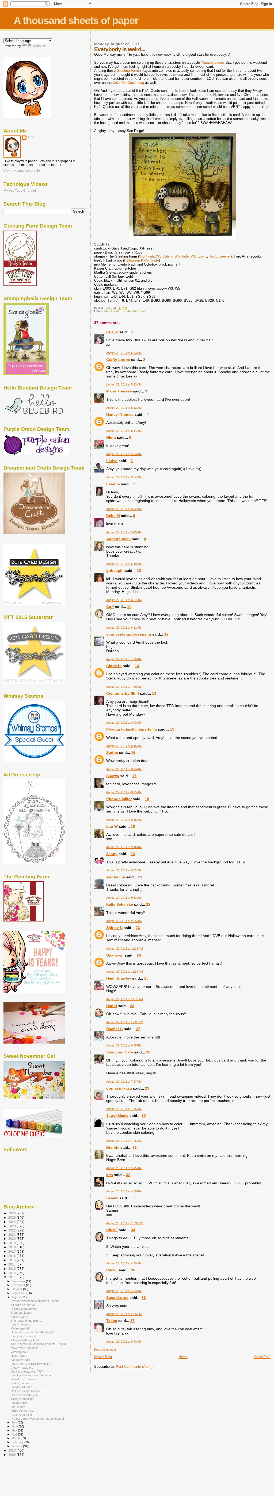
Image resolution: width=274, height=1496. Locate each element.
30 (144, 1115)
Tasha (111, 1321)
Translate (39, 46)
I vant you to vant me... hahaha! (31, 1375)
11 (129, 607)
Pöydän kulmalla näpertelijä (131, 729)
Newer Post (103, 1357)
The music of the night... (26, 1320)
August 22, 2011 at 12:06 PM (124, 1022)
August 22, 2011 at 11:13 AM (124, 948)
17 (134, 776)
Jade (181, 256)
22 (148, 904)
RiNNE (112, 1230)
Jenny (111, 854)
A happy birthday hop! (25, 1340)
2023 (12, 1226)
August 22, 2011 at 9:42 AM (124, 870)
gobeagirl (115, 570)
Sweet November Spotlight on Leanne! (35, 1300)
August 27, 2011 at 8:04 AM (124, 1341)
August (16, 1297)
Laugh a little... (20, 1402)
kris (109, 1175)
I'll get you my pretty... (25, 1308)
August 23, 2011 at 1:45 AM (124, 1140)
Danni (111, 1006)
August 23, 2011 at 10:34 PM (124, 1223)
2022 (12, 1230)
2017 (12, 1251)
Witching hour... (21, 1352)
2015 (12, 1260)
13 (137, 666)
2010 (12, 1450)
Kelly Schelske (119, 904)
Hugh (146, 256)
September (19, 1293)
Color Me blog (128, 83)
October (17, 1289)
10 (139, 570)
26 (132, 1006)
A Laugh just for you (23, 1304)
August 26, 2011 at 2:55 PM (124, 1314)
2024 (12, 1221)
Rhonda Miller (119, 799)
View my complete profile (21, 170)
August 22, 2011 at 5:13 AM (124, 384)
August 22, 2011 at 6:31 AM (124, 627)
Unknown (115, 955)
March (16, 1438)
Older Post (262, 1357)
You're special (20, 1328)
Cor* (110, 607)
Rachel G (114, 1029)
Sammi (112, 1198)
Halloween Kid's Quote (141, 260)
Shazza (112, 776)
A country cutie (20, 1359)
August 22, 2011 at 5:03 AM (124, 352)
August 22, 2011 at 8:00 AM (124, 722)
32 (128, 1175)
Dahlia (164, 256)
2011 (12, 1277)
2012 (12, 1273)
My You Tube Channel (19, 190)
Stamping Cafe (119, 1052)
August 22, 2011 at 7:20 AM (124, 659)
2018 (12, 1247)
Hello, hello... (19, 1355)
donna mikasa (119, 1088)
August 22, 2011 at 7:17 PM (124, 1081)
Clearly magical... (22, 1367)
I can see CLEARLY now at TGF (32, 1363)
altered (108, 310)
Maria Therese (119, 391)
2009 (12, 1454)
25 (146, 978)
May (15, 1430)
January (17, 1446)
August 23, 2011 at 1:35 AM (124, 1108)
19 (133, 826)
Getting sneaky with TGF (27, 1371)
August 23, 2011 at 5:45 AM (124, 1168)
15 (172, 729)
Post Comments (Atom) (134, 1367)
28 (148, 1052)
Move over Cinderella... (26, 1348)
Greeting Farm (128, 71)
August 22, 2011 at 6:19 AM (124, 563)
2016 (12, 1255)
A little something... (23, 1410)
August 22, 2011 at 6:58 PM (124, 1045)
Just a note (18, 1406)
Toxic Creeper (220, 256)
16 (133, 752)
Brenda (112, 1147)
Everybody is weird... (24, 1336)
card (117, 310)
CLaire (112, 332)
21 (140, 877)
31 (134, 1147)
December (19, 1281)
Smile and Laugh (21, 1312)
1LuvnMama (117, 1115)
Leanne (113, 484)
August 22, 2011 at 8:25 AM (124, 792)
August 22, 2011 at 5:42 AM (124, 509)
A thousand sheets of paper (76, 20)
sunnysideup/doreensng (128, 634)
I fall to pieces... (21, 1324)
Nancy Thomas (120, 414)
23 (138, 927)
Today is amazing (22, 1398)
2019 (12, 1243)
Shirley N (114, 927)
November (19, 1285)
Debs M (113, 515)
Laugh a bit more (21, 1387)
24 (139, 955)
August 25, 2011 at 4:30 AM (124, 1263)
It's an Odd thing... (22, 1414)
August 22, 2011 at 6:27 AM (124, 600)
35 (133, 1270)
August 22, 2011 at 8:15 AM (124, 745)
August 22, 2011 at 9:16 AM (124, 847)
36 (144, 1297)
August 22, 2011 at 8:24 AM (124, 769)
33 (133, 1198)
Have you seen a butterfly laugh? (32, 1332)
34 (133, 1230)
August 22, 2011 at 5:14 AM (124, 430)
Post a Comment (105, 1349)
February (18, 1442)
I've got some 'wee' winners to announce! (37, 1418)
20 (133, 854)
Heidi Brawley (118, 978)
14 (154, 693)
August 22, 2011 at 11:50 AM (124, 971)
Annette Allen (118, 539)
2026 (12, 1213)
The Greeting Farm (132, 310)
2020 (12, 1238)
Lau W (112, 826)
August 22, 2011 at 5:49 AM (124, 532)
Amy (31, 137)
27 (138, 1029)
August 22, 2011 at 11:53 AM (124, 999)
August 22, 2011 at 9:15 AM (124, 819)
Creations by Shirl (122, 693)
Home (183, 1357)
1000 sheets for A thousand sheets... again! (39, 1344)
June (15, 1426)
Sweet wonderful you (24, 1395)
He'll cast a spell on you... (27, 1391)
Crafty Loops (118, 359)
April (15, 1434)
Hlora (111, 437)
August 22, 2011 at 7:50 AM (124, 686)
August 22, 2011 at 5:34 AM (124, 454)
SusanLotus (117, 1297)
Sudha (112, 752)
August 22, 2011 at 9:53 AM (124, 897)
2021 (12, 1234)
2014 (12, 1264)
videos (213, 63)
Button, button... (21, 1383)
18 (147, 799)
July (15, 1422)
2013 (12, 1268)
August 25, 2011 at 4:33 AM (124, 1291)
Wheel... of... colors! (23, 1379)
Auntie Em (115, 877)
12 (166, 634)
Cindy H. (114, 666)
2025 (12, 1217)
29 (147, 1088)
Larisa (111, 461)
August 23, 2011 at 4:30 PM (124, 1191)
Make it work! (19, 1316)
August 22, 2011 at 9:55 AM (124, 921)
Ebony (199, 256)
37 (132, 1321)
